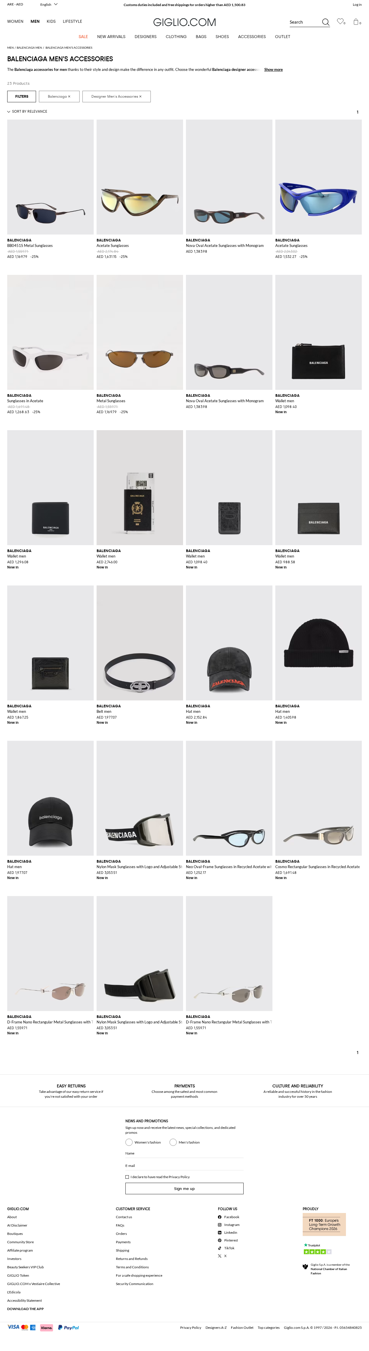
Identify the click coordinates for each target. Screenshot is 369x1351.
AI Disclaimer (17, 1225)
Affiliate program (20, 1250)
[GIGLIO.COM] (184, 22)
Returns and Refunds (132, 1258)
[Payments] (45, 1327)
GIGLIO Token (18, 1275)
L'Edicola (13, 1292)
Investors (14, 1258)
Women (15, 21)
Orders (121, 1233)
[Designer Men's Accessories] (116, 96)
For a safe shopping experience (139, 1275)
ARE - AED (15, 4)
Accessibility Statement (24, 1300)
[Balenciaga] (59, 96)
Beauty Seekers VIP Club (25, 1267)
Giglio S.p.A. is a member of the (330, 1269)
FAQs (120, 1225)
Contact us (124, 1217)
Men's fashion (189, 1142)
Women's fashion (148, 1142)
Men (35, 21)
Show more (273, 69)
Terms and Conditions (132, 1267)
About (12, 1217)
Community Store (20, 1242)
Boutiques (15, 1233)
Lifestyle (72, 21)
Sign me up (184, 1188)
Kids (51, 21)
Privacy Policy (179, 1177)
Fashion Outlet (242, 1327)
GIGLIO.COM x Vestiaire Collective (33, 1284)
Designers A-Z (216, 1327)
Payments (123, 1242)
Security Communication (134, 1284)
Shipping (122, 1250)
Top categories (269, 1327)
